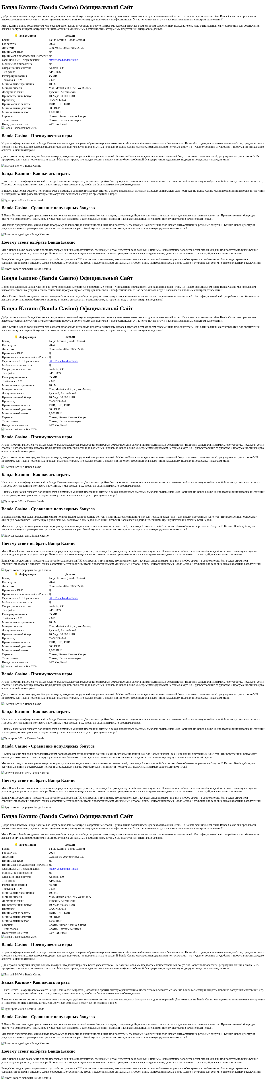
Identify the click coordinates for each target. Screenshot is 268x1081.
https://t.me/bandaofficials (63, 59)
